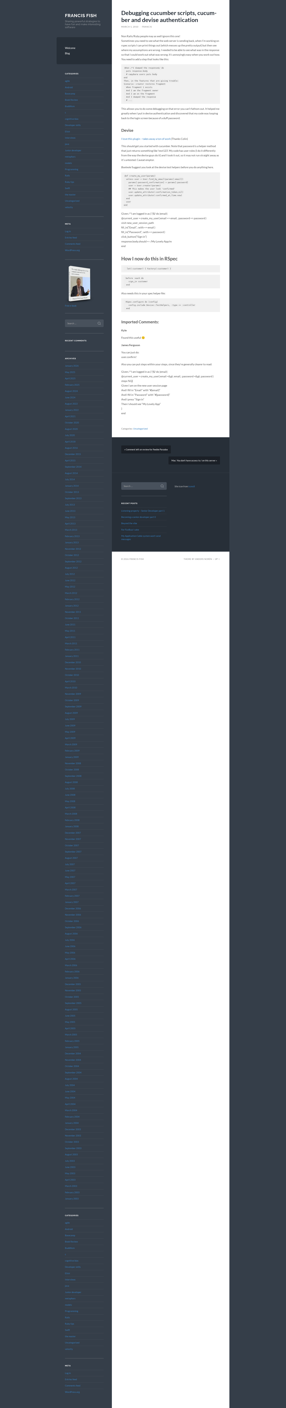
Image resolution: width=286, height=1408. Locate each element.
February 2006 (72, 971)
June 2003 (70, 1167)
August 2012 (71, 567)
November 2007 (73, 839)
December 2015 (73, 454)
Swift (67, 188)
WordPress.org (72, 250)
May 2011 (70, 630)
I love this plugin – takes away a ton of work (146, 138)
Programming (71, 169)
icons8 (191, 486)
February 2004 (72, 1116)
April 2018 (70, 441)
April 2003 (70, 1179)
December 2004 (73, 1053)
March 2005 (71, 1034)
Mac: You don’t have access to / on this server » (194, 460)
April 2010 (70, 681)
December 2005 (73, 984)
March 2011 (71, 643)
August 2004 (71, 1078)
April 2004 (70, 1104)
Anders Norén (203, 559)
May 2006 (70, 952)
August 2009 (71, 713)
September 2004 (73, 1072)
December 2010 (73, 662)
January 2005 (72, 1047)
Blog (67, 53)
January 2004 (72, 1123)
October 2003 (72, 1141)
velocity (69, 207)
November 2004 (73, 1059)
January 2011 (72, 656)
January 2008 (72, 826)
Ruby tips (69, 182)
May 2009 (70, 731)
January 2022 (72, 410)
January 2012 (72, 605)
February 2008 (72, 820)
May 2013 (70, 517)
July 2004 (70, 1085)
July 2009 (70, 719)
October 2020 (72, 422)
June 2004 (70, 1091)
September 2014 (73, 466)
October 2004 (72, 1066)
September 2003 (73, 1148)
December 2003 (73, 1129)
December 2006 (73, 908)
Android (69, 87)
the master (70, 194)
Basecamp (70, 93)
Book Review (71, 99)
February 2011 (72, 649)
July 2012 (70, 574)
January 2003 (72, 1198)
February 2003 (72, 1192)
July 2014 (70, 479)
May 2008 (70, 801)
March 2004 (71, 1110)
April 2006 (70, 959)
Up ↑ (217, 559)
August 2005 (71, 1009)
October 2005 (72, 996)
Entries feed (71, 237)
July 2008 (70, 788)
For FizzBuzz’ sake (130, 529)
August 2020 (71, 429)
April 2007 (70, 883)
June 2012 (70, 580)
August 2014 (71, 473)
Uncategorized (72, 200)
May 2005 (70, 1022)
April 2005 (70, 1028)
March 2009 (71, 744)
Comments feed (72, 243)
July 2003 (70, 1160)
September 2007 (73, 851)
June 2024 (70, 397)
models (68, 163)
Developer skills (73, 125)
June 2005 (70, 1015)
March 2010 (71, 687)
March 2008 (71, 813)
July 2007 (70, 864)
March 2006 (71, 965)
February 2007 (72, 895)
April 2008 (70, 807)
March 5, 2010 (129, 27)
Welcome (70, 48)
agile (67, 81)
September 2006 (73, 927)
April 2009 (70, 738)
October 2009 (72, 700)
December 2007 (73, 832)
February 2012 (72, 599)
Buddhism (70, 106)
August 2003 (71, 1154)
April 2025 (70, 378)
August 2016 (71, 447)
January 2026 (72, 365)
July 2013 (70, 504)
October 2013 (72, 492)
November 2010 (73, 668)
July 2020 (70, 435)
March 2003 (71, 1186)
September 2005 (73, 1003)
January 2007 (72, 902)
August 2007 (71, 858)
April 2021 (70, 416)
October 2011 (72, 618)
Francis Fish (81, 15)
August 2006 (71, 933)
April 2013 (70, 523)
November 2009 (73, 693)
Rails (67, 175)
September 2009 (73, 706)
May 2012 (70, 586)
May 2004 (70, 1097)
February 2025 (72, 384)
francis (147, 27)
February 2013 (72, 536)
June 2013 (70, 511)
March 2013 (71, 529)
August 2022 (71, 403)
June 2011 (70, 624)
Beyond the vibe (129, 523)
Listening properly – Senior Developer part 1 (143, 510)
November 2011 (73, 612)
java (67, 144)
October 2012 (72, 555)
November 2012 (73, 548)
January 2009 (72, 757)
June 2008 (70, 794)
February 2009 (72, 750)
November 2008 (73, 763)
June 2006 (70, 946)
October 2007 (72, 845)
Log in (68, 231)
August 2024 (71, 391)
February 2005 (72, 1041)
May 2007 (70, 877)
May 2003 (70, 1173)
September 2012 (73, 561)
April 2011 (70, 637)
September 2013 (73, 498)
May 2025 (70, 372)
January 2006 (72, 977)
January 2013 (72, 542)
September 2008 (73, 776)
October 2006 (72, 921)
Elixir (67, 131)
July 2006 (70, 940)
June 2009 (70, 725)
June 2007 (70, 870)
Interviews (70, 137)
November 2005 (73, 990)
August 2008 (71, 782)
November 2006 (73, 914)
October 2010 (72, 675)
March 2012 (71, 593)
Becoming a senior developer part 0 (138, 517)
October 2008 (72, 769)
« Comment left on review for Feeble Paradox (146, 449)
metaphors (70, 156)
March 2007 (71, 889)
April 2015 (70, 460)
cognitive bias (72, 118)
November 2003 (73, 1135)
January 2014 (72, 485)
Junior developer (73, 150)
